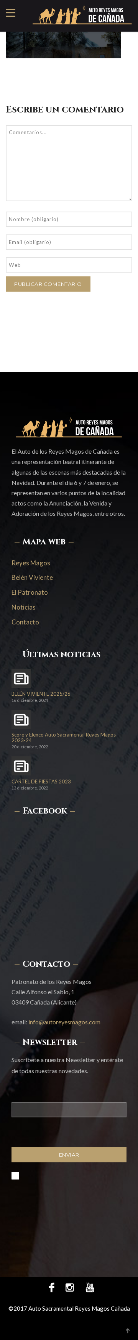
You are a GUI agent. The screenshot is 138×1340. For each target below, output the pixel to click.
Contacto (25, 622)
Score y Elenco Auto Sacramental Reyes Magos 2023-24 (64, 737)
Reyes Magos (31, 563)
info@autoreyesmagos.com (64, 1021)
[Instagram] (69, 1287)
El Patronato (30, 592)
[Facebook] (51, 1287)
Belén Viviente (32, 577)
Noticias (24, 607)
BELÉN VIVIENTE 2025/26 (41, 694)
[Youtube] (87, 1287)
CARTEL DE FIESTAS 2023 (41, 782)
